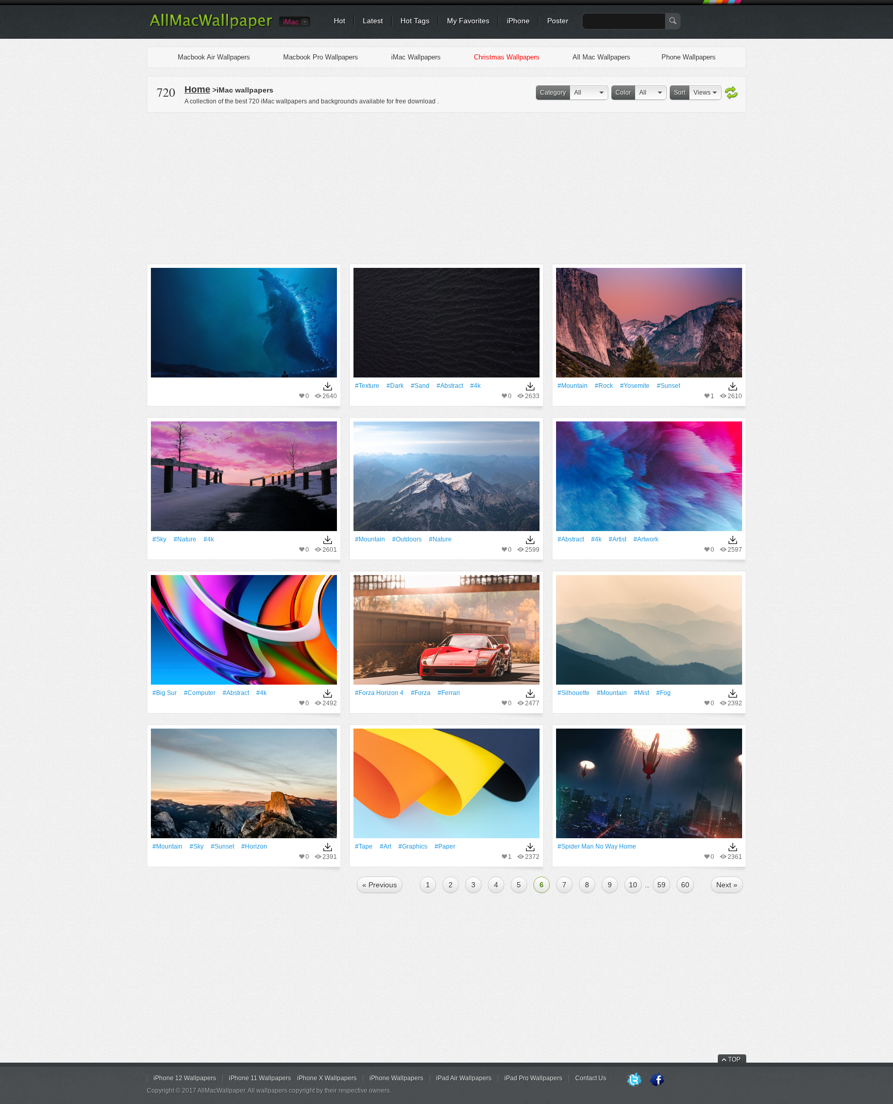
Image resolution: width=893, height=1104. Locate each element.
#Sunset (668, 385)
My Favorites (468, 21)
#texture (367, 385)
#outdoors (407, 539)
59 (661, 885)
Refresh (731, 93)
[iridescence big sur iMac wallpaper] (244, 633)
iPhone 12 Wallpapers (184, 1078)
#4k (475, 385)
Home (197, 89)
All (577, 92)
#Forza (420, 693)
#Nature (185, 539)
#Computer (199, 693)
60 (685, 885)
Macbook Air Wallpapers (214, 57)
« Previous (379, 885)
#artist (617, 539)
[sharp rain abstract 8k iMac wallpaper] (649, 479)
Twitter (634, 1080)
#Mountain (573, 385)
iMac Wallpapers (416, 57)
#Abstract (450, 385)
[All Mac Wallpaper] (211, 28)
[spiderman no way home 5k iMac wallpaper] (649, 787)
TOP (734, 1059)
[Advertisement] (446, 186)
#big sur (164, 693)
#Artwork (646, 539)
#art (385, 846)
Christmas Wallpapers (507, 57)
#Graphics (412, 846)
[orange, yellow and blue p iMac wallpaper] (446, 787)
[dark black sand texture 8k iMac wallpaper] (446, 326)
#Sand (420, 385)
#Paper (445, 846)
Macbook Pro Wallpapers (320, 57)
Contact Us (590, 1078)
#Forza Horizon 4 (379, 693)
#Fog (663, 693)
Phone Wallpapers (688, 57)
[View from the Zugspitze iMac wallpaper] (446, 479)
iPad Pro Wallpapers (533, 1078)
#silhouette (574, 693)
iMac (291, 22)
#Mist (641, 693)
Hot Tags (415, 21)
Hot (339, 21)
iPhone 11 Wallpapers (260, 1078)
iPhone (518, 21)
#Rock (604, 385)
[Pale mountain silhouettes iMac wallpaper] (649, 633)
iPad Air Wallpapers (463, 1078)
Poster (557, 21)
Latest (373, 21)
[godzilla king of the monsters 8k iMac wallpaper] (244, 326)
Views (702, 92)
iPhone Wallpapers (396, 1078)
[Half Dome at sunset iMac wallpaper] (244, 787)
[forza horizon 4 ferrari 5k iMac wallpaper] (446, 633)
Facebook (657, 1080)
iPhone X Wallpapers (327, 1078)
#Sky (159, 539)
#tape (364, 846)
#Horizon (254, 846)
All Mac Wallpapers (601, 57)
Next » (726, 885)
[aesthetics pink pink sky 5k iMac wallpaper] (244, 479)
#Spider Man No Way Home (597, 846)
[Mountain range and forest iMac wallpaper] (649, 326)
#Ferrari (449, 693)
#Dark (395, 385)
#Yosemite (635, 385)
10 (633, 885)
